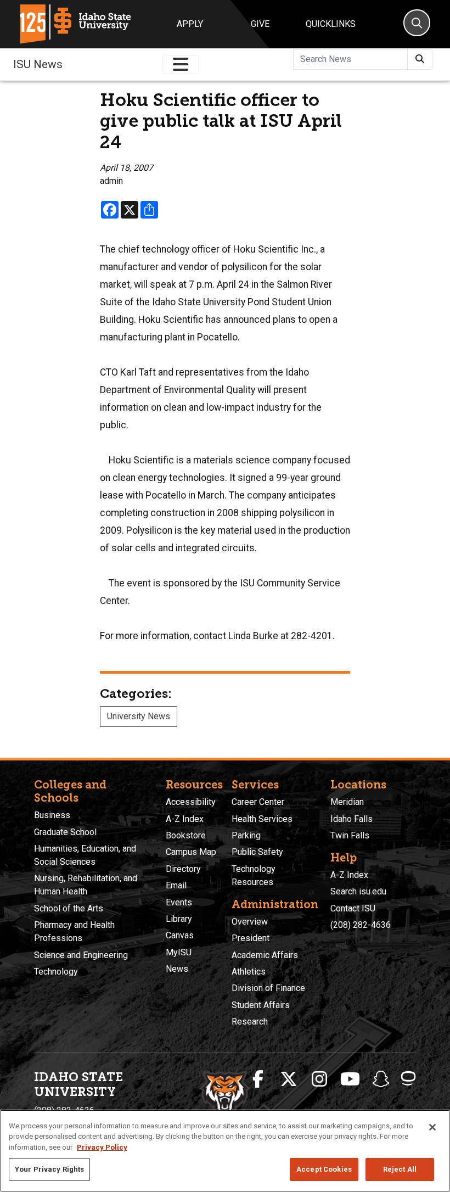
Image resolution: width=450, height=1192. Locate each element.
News (177, 969)
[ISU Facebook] (258, 1079)
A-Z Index (185, 819)
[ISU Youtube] (350, 1079)
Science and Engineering (81, 955)
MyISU (179, 952)
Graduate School (65, 832)
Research (250, 1021)
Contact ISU (352, 908)
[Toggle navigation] (180, 64)
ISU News (38, 64)
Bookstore (186, 835)
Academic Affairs (265, 955)
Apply (190, 24)
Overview (250, 921)
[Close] (432, 1127)
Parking (246, 835)
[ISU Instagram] (319, 1079)
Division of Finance (268, 988)
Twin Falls (349, 835)
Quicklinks (331, 24)
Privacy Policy (102, 1147)
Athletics (249, 971)
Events (179, 902)
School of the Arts (68, 908)
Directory (183, 869)
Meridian (347, 802)
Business (52, 815)
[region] (225, 1151)
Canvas (180, 935)
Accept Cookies (324, 1169)
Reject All (400, 1169)
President (250, 938)
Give (260, 24)
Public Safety (257, 852)
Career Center (258, 802)
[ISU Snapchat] (381, 1079)
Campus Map (191, 852)
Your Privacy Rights (49, 1169)
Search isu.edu (358, 891)
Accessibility (191, 802)
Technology (56, 971)
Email (176, 885)
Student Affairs (261, 1005)
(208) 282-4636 (360, 925)
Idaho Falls (351, 819)
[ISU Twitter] (289, 1079)
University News (138, 716)
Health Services (262, 819)
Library (179, 919)
